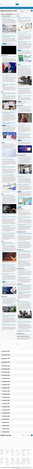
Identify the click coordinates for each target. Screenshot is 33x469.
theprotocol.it (28, 463)
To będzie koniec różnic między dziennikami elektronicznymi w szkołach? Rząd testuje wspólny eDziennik (8, 167)
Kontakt (23, 467)
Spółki (17, 451)
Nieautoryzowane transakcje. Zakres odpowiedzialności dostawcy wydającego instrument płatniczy (9, 243)
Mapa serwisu (29, 467)
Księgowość (4, 6)
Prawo (15, 6)
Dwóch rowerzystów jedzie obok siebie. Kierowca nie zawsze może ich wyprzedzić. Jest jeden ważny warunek (25, 252)
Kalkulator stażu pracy (18, 462)
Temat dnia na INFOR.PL (6, 16)
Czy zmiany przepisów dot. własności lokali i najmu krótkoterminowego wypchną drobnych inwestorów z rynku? (9, 325)
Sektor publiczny (12, 6)
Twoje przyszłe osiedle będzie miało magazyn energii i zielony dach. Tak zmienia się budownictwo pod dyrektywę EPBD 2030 (9, 316)
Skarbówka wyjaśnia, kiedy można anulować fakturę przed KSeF (9, 110)
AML (22, 456)
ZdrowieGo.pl (28, 459)
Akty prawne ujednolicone (13, 463)
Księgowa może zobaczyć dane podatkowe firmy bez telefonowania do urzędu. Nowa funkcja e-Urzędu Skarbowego (9, 85)
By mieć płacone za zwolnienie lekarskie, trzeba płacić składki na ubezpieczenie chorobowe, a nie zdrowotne (24, 18)
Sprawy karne (12, 451)
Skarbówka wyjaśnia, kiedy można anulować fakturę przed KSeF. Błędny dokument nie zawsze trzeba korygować (9, 94)
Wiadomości (1, 463)
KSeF (29, 6)
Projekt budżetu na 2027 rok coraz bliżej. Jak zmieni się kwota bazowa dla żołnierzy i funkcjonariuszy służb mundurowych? (24, 293)
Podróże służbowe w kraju (24, 459)
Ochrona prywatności (4, 467)
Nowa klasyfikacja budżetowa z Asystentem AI (22, 153)
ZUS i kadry (1, 453)
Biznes (9, 6)
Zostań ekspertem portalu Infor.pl (23, 336)
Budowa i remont (29, 453)
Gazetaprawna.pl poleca (21, 231)
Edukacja (27, 6)
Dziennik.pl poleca (20, 249)
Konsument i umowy (13, 452)
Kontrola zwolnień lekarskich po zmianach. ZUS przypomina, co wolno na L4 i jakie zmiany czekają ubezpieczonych (24, 217)
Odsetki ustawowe (24, 462)
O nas (1, 467)
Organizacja (1, 459)
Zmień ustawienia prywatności (11, 467)
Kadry (7, 6)
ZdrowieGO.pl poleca (20, 268)
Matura (6, 463)
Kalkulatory (17, 458)
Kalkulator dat (17, 459)
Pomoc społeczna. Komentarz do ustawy (26, 191)
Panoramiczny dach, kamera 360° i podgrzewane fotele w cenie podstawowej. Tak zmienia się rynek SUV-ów (24, 322)
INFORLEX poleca (20, 208)
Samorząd (19, 64)
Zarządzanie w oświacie (8, 462)
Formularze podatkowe (29, 462)
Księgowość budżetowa (21, 155)
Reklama (26, 467)
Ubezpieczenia (7, 452)
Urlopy (6, 453)
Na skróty (28, 458)
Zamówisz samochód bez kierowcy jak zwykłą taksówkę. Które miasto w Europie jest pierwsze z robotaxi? (24, 331)
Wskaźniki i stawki (24, 458)
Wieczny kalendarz (23, 101)
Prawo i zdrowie (12, 455)
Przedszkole (7, 459)
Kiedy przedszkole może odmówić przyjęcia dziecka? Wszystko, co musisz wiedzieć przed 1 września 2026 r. (25, 234)
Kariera (19, 467)
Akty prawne (12, 458)
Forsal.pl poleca (20, 283)
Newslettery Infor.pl (20, 333)
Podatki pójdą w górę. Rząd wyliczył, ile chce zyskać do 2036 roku (9, 73)
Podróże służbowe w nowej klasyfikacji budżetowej (24, 156)
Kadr (18, 16)
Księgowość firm (4, 55)
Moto (21, 6)
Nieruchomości (23, 6)
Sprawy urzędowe (13, 453)
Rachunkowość (2, 451)
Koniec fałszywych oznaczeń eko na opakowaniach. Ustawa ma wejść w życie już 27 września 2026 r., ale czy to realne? (9, 217)
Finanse (28, 452)
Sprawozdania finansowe (24, 455)
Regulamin (17, 467)
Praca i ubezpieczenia (18, 452)
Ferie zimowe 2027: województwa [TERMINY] (7, 157)
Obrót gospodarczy (2, 452)
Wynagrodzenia (7, 451)
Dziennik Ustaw (12, 459)
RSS (21, 467)
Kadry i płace (1, 462)
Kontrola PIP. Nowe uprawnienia (25, 50)
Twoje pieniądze (18, 6)
